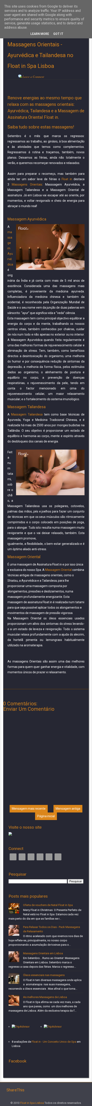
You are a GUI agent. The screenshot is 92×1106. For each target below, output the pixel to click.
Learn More (39, 34)
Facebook (13, 856)
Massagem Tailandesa (27, 414)
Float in (67, 179)
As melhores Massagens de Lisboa (45, 997)
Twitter (22, 856)
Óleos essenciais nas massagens (44, 975)
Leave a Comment (33, 77)
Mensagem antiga (68, 808)
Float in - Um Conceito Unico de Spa (54, 1041)
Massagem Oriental (58, 570)
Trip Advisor (40, 856)
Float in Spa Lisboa (32, 1102)
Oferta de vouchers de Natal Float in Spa (48, 905)
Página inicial (46, 816)
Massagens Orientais (27, 184)
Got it (58, 34)
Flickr (58, 856)
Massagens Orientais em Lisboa (43, 953)
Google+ (31, 856)
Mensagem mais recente (29, 808)
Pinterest (49, 856)
